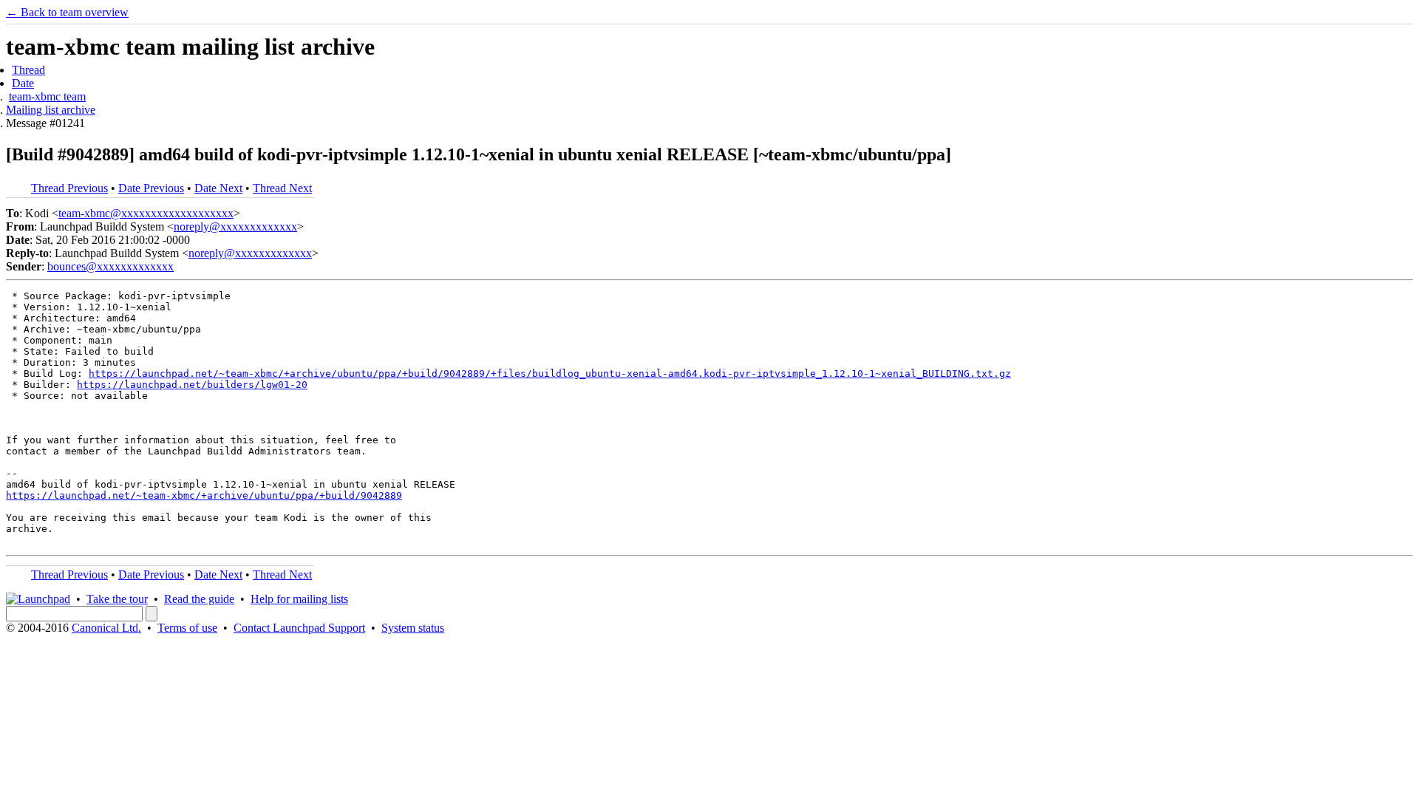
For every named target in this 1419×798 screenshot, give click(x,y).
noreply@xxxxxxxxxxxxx (235, 226)
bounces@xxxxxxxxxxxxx (110, 266)
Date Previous (151, 188)
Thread (28, 70)
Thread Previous (69, 188)
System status (412, 627)
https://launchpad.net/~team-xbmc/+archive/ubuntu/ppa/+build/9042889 (204, 495)
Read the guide (199, 599)
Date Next (218, 188)
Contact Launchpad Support (299, 627)
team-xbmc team (47, 96)
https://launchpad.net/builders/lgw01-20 (192, 384)
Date (23, 83)
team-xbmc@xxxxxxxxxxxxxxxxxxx (146, 213)
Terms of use (187, 627)
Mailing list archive (50, 109)
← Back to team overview (67, 12)
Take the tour (117, 599)
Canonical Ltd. (106, 627)
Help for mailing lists (299, 599)
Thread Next (282, 188)
